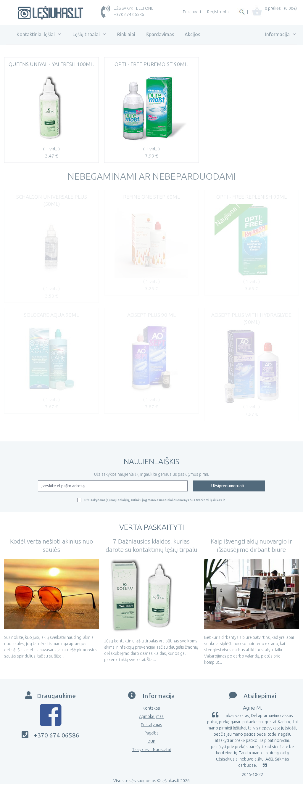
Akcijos (192, 34)
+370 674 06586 (129, 14)
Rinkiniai (126, 34)
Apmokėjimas (151, 716)
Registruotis (218, 11)
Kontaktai (151, 708)
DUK (151, 741)
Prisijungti (192, 11)
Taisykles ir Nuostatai (151, 749)
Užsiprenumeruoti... (229, 485)
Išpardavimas (160, 34)
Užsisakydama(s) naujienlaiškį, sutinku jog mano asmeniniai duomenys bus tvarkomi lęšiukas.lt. (155, 500)
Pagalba (151, 733)
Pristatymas (151, 724)
